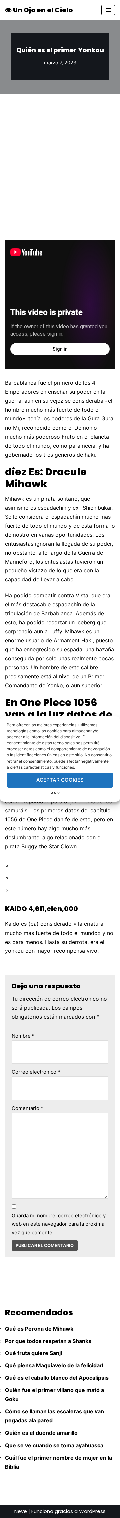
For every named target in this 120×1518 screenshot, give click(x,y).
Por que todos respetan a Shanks (48, 1341)
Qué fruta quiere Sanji (33, 1353)
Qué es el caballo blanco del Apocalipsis (57, 1377)
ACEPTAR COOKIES (60, 780)
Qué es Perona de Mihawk (39, 1328)
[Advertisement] (60, 157)
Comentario (27, 1108)
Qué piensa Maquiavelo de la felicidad (54, 1365)
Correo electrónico (36, 1072)
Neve (20, 1511)
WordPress (92, 1511)
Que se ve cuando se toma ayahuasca (54, 1445)
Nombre (23, 1036)
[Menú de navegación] (108, 10)
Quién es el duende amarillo (41, 1432)
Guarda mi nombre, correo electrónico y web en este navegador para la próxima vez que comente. (59, 1224)
